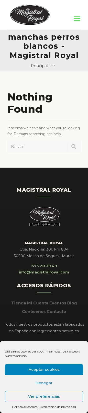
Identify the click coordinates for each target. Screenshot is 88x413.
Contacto (56, 311)
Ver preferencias (44, 396)
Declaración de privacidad (58, 407)
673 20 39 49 (44, 265)
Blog (72, 303)
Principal (39, 65)
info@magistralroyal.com (44, 272)
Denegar (44, 383)
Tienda (18, 303)
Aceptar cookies (44, 369)
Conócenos (34, 311)
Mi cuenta (37, 303)
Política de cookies (24, 407)
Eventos (57, 303)
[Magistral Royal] (30, 14)
